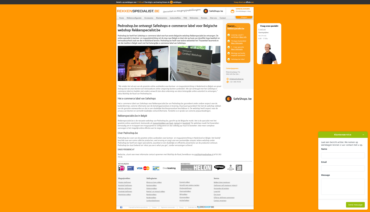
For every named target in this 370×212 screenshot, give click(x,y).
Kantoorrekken (151, 185)
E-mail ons (262, 29)
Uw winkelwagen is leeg (243, 11)
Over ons (213, 18)
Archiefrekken (184, 200)
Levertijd (217, 191)
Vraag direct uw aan (244, 2)
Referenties (194, 18)
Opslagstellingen (186, 188)
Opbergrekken (151, 188)
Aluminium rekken (124, 194)
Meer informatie (237, 43)
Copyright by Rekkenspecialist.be (138, 207)
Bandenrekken (151, 194)
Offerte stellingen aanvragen (224, 197)
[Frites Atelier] (231, 170)
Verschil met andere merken (189, 185)
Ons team (217, 194)
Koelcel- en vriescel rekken (155, 191)
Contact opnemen (220, 200)
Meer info (242, 37)
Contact (223, 18)
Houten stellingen (124, 182)
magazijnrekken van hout (163, 123)
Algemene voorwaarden (168, 207)
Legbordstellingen (153, 200)
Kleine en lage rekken (154, 182)
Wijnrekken (183, 194)
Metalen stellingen (125, 188)
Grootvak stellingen (125, 191)
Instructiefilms (175, 18)
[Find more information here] (343, 170)
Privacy (181, 207)
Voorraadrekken (185, 191)
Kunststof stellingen (125, 185)
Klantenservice (161, 18)
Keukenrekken (151, 197)
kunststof (186, 123)
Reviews (204, 18)
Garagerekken (184, 197)
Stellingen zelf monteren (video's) (225, 185)
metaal (177, 123)
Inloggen (244, 17)
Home (121, 18)
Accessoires (148, 18)
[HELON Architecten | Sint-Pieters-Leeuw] (197, 170)
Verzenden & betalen (221, 188)
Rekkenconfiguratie (134, 18)
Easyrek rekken (185, 182)
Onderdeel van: (192, 207)
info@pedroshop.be (236, 79)
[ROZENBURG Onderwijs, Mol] (240, 170)
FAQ (185, 18)
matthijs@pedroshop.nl (203, 154)
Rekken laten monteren (222, 182)
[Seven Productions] (220, 170)
